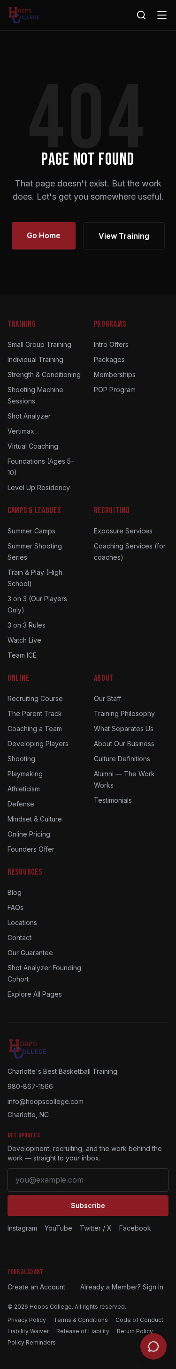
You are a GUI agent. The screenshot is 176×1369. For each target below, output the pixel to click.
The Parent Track (35, 713)
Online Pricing (29, 834)
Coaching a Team (35, 729)
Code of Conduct (139, 1319)
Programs (110, 324)
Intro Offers (111, 344)
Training (22, 324)
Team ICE (22, 655)
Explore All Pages (35, 994)
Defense (21, 804)
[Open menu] (162, 15)
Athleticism (24, 789)
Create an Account (36, 1287)
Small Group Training (39, 344)
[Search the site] (141, 15)
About (104, 678)
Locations (22, 922)
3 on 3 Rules (27, 625)
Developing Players (38, 744)
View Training (124, 236)
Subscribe (88, 1205)
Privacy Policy (27, 1319)
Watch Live (24, 640)
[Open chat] (153, 1346)
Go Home (44, 235)
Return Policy (135, 1331)
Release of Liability (82, 1331)
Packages (109, 359)
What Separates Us (123, 729)
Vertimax (21, 431)
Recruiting (112, 510)
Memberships (115, 374)
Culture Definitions (122, 759)
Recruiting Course (35, 698)
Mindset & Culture (35, 819)
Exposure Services (123, 531)
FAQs (15, 907)
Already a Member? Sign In (121, 1287)
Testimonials (113, 800)
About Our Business (124, 744)
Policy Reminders (32, 1342)
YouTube (58, 1228)
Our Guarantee (30, 953)
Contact (19, 938)
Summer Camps (31, 531)
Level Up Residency (39, 487)
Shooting (21, 759)
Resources (25, 872)
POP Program (115, 390)
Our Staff (107, 698)
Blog (15, 892)
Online (18, 678)
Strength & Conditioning (44, 374)
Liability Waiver (28, 1331)
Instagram (22, 1228)
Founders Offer (31, 849)
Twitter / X (96, 1228)
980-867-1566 (30, 1086)
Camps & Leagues (34, 510)
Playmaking (25, 774)
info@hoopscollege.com (46, 1101)
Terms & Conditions (81, 1319)
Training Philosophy (124, 713)
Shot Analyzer (29, 416)
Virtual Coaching (33, 446)
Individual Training (35, 359)
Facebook (135, 1228)
